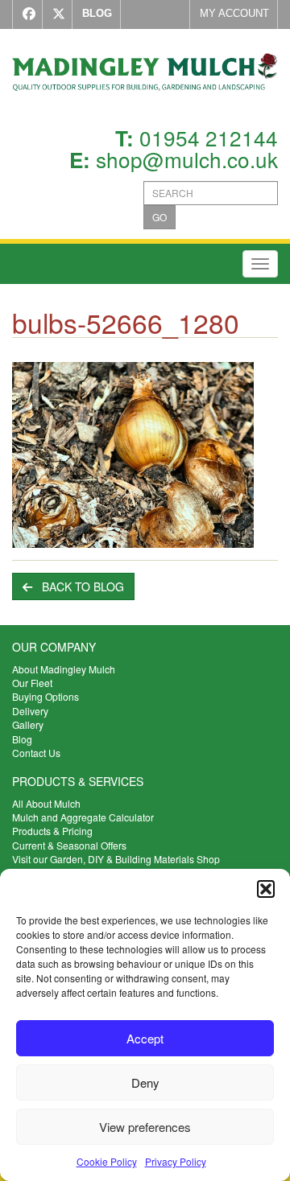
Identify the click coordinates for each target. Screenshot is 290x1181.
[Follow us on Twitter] (55, 14)
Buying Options (45, 696)
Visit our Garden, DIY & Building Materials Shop (116, 859)
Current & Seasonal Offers (69, 845)
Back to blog (78, 586)
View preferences (145, 1126)
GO (159, 217)
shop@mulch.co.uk (187, 159)
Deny (145, 1082)
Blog (22, 739)
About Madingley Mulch (63, 669)
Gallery (28, 724)
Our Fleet (32, 682)
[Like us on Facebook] (25, 14)
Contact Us (36, 752)
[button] (266, 889)
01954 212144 (208, 137)
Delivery (30, 711)
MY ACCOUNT (234, 13)
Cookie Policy (107, 1161)
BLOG (97, 13)
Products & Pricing (52, 830)
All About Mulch (46, 803)
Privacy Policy (175, 1161)
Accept (145, 1038)
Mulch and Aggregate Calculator (83, 817)
